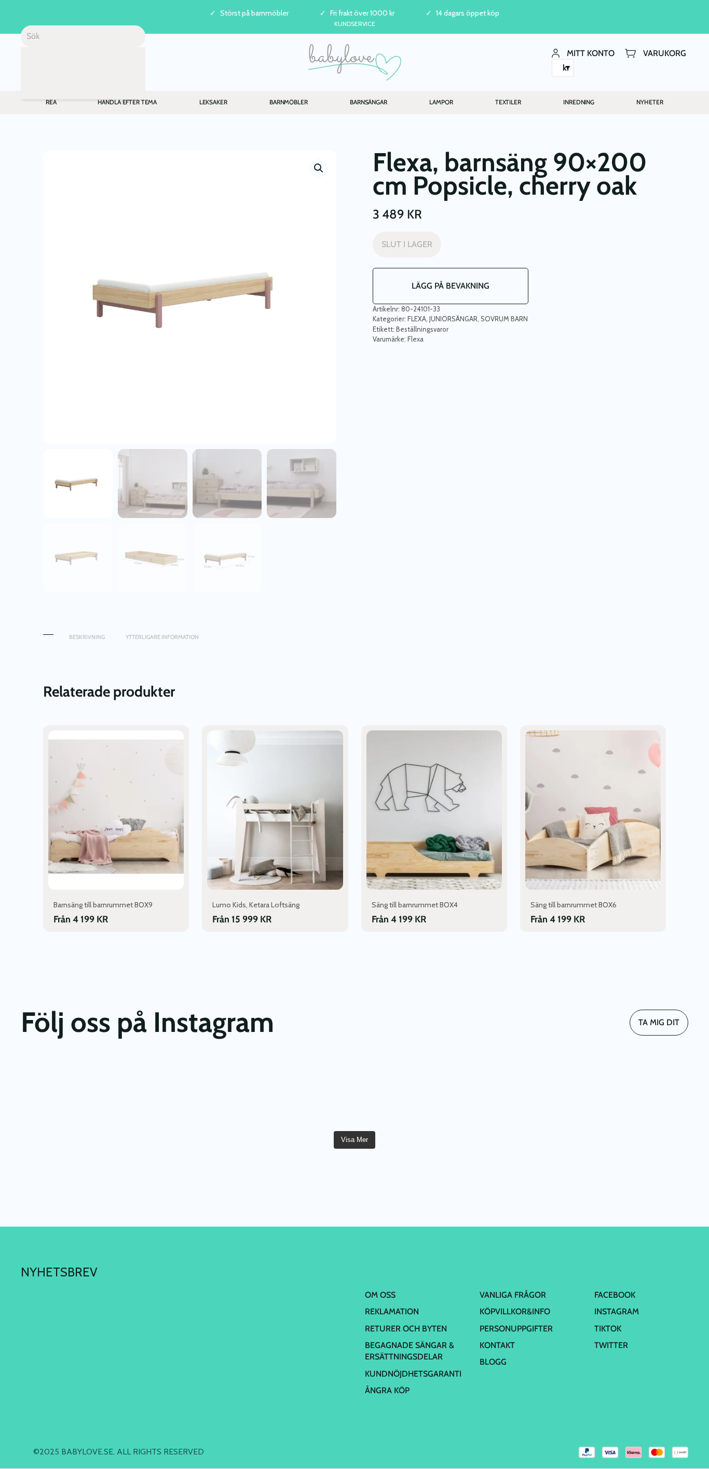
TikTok (607, 1329)
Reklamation (392, 1311)
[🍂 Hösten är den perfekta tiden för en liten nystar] (74, 1092)
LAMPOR (441, 102)
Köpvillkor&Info (515, 1311)
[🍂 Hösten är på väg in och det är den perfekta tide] (186, 1092)
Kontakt (497, 1345)
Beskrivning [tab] (87, 637)
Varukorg (664, 53)
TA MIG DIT (658, 1022)
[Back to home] (354, 62)
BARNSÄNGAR (368, 102)
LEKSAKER (213, 102)
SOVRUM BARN (504, 319)
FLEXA (416, 319)
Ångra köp (387, 1390)
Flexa (415, 339)
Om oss (380, 1295)
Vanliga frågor (513, 1295)
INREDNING (578, 102)
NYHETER (649, 102)
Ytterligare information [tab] (162, 637)
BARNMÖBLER (288, 102)
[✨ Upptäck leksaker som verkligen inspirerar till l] (522, 1092)
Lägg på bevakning (450, 286)
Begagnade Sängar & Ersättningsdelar (409, 1351)
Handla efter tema (127, 102)
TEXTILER (508, 102)
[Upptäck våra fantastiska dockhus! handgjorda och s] (634, 1092)
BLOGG (493, 1362)
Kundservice (354, 24)
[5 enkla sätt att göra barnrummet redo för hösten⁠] (298, 1092)
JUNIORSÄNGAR (453, 319)
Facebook (614, 1295)
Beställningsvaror (422, 329)
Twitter (611, 1345)
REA (51, 102)
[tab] (48, 632)
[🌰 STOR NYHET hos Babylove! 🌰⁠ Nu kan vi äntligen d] (410, 1092)
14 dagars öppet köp (467, 13)
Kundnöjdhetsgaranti (413, 1374)
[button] (318, 168)
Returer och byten (406, 1329)
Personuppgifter (516, 1329)
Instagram (616, 1311)
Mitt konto (591, 53)
